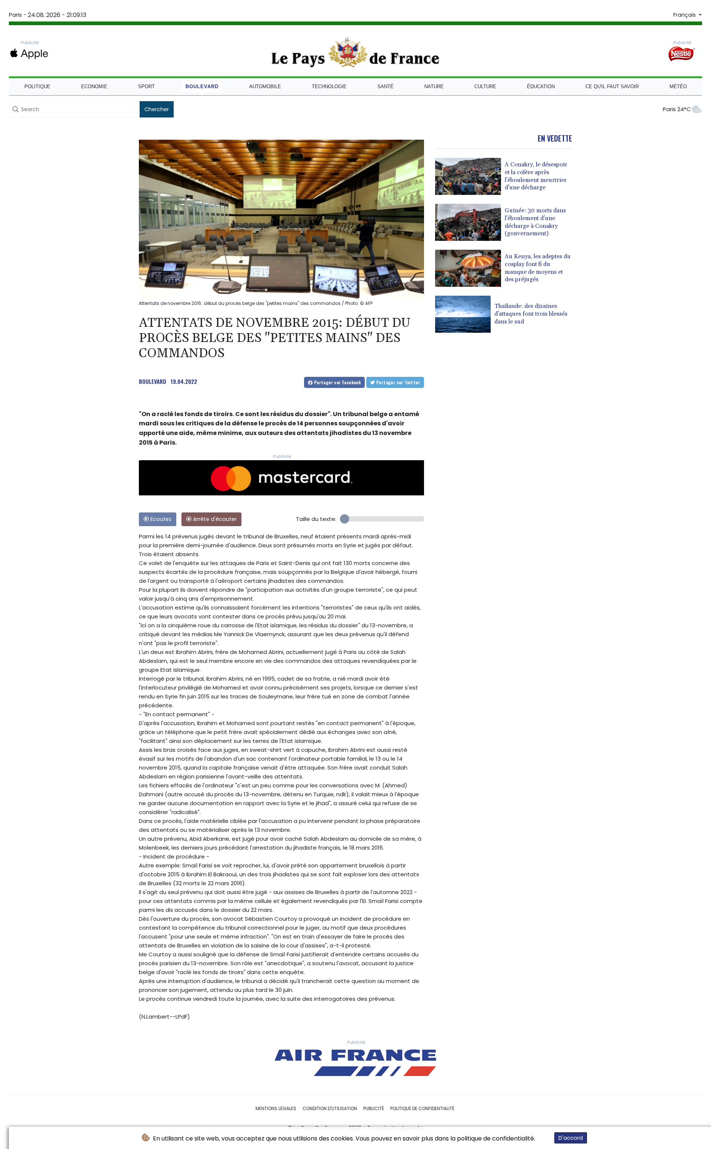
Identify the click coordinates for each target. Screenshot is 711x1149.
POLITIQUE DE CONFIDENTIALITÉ (422, 1108)
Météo (678, 86)
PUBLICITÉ (373, 1108)
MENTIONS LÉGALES (276, 1108)
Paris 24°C (677, 109)
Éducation (541, 86)
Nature (434, 86)
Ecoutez (160, 519)
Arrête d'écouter (214, 519)
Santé (385, 86)
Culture (485, 86)
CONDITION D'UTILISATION (330, 1108)
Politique (37, 86)
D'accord (570, 1138)
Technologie (329, 86)
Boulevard (202, 86)
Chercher (156, 109)
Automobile (265, 86)
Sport (146, 86)
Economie (94, 86)
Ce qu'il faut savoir (612, 86)
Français (685, 15)
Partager (337, 382)
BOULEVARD (152, 381)
